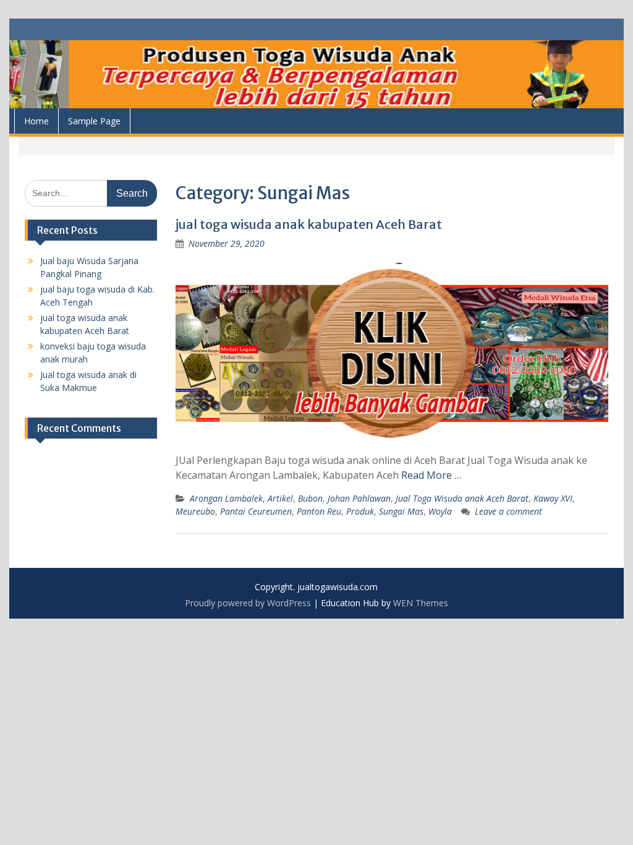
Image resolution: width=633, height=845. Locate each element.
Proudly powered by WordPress (248, 603)
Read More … (431, 475)
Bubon (310, 498)
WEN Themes (420, 603)
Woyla (440, 511)
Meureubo (195, 511)
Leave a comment (508, 511)
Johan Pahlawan (359, 498)
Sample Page (94, 121)
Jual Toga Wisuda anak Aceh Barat (462, 498)
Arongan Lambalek (226, 498)
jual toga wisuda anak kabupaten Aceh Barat (309, 224)
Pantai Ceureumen (256, 511)
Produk (360, 511)
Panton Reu (319, 511)
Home (36, 121)
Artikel (280, 498)
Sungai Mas (401, 511)
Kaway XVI (552, 498)
